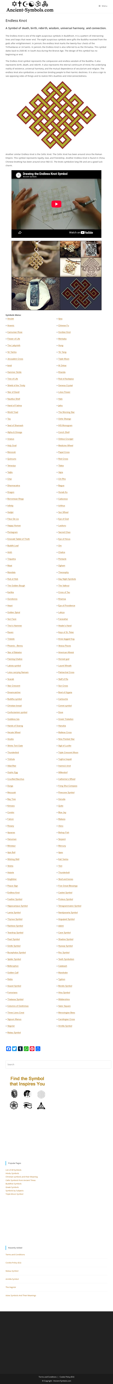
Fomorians (12, 992)
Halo (60, 399)
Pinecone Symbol (66, 792)
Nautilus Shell (13, 399)
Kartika (10, 592)
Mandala (11, 572)
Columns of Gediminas (18, 1006)
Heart (10, 605)
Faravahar (63, 619)
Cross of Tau (64, 592)
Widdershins (64, 999)
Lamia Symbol (14, 912)
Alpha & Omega (14, 432)
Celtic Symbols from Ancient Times (21, 1180)
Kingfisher (12, 879)
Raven (10, 632)
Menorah (11, 452)
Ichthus (61, 505)
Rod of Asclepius (66, 379)
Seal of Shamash (15, 425)
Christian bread (14, 705)
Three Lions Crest (15, 1012)
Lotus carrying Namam (18, 672)
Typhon (61, 979)
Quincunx (11, 459)
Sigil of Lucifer (64, 745)
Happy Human (14, 525)
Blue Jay (62, 812)
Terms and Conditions (15, 1254)
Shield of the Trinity (16, 385)
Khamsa (62, 599)
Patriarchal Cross (66, 672)
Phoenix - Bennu (15, 645)
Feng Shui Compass (67, 786)
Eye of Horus (64, 539)
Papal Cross (64, 452)
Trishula (11, 759)
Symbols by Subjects (15, 1190)
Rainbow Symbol (15, 926)
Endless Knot (13, 892)
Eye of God (63, 519)
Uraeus (10, 439)
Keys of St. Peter (66, 632)
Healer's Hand (65, 625)
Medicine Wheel (65, 445)
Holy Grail (11, 445)
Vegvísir (11, 1026)
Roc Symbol (63, 952)
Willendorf (63, 772)
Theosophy (63, 572)
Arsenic (10, 325)
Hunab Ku (63, 492)
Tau (9, 419)
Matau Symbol (14, 1032)
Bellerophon (13, 966)
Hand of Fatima (14, 405)
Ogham (61, 565)
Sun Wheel (63, 512)
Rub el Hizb (12, 579)
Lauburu (62, 525)
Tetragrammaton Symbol (69, 906)
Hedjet (10, 512)
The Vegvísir (11, 1287)
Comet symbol (65, 705)
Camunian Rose (14, 332)
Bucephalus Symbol (16, 952)
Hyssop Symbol (65, 946)
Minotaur (11, 846)
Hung (60, 345)
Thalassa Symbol (15, 999)
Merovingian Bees (66, 1012)
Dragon (10, 492)
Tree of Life (12, 379)
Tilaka (61, 465)
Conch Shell (63, 432)
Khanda (61, 372)
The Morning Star (66, 412)
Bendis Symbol (65, 986)
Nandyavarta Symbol (68, 912)
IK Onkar (62, 365)
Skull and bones (65, 879)
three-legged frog (66, 639)
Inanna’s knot (64, 765)
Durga (10, 786)
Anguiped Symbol (66, 919)
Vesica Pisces (64, 645)
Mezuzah (11, 792)
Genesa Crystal (65, 385)
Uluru (60, 826)
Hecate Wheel (13, 732)
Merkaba (62, 339)
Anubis (10, 739)
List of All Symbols (13, 1170)
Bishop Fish (63, 832)
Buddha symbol (14, 699)
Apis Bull (11, 852)
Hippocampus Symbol (17, 906)
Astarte (10, 872)
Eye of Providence (66, 605)
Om (60, 545)
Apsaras (11, 832)
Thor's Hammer (14, 625)
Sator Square (64, 1006)
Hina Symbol (64, 992)
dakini (61, 926)
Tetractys (11, 465)
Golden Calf (12, 972)
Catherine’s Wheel (66, 779)
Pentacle (62, 559)
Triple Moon (63, 359)
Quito (60, 806)
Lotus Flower (64, 392)
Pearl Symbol (13, 939)
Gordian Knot (64, 332)
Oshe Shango (64, 419)
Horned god (63, 659)
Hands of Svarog (15, 725)
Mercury (62, 846)
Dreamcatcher (14, 692)
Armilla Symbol (65, 1026)
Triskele (11, 639)
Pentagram (12, 532)
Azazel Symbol (14, 986)
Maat (9, 565)
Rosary (10, 826)
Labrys (61, 612)
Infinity (10, 505)
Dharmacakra (13, 485)
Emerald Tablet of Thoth (18, 539)
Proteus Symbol (65, 899)
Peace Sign (12, 886)
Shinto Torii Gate (15, 745)
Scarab (10, 679)
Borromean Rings (15, 499)
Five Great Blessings (68, 886)
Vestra (10, 866)
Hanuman (11, 839)
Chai (9, 479)
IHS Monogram (65, 425)
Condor (10, 812)
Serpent (62, 839)
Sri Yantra (11, 352)
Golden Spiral (13, 612)
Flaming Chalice (14, 659)
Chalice (61, 552)
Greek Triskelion (65, 719)
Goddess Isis (13, 719)
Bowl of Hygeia (65, 692)
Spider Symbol (14, 959)
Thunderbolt (64, 872)
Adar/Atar (11, 765)
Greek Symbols (12, 1187)
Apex (60, 852)
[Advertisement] (56, 1135)
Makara (61, 819)
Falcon (10, 819)
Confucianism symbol (17, 712)
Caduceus (63, 499)
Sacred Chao (64, 532)
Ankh (9, 552)
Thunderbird (13, 752)
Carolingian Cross (66, 1019)
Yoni (60, 866)
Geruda (61, 799)
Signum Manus (14, 1019)
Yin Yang (62, 352)
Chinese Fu (63, 325)
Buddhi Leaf (13, 545)
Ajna (60, 318)
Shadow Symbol (65, 939)
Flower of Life (13, 339)
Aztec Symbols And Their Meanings (21, 1295)
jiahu (60, 405)
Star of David (13, 392)
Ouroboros (12, 599)
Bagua (61, 485)
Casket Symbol (65, 892)
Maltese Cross (65, 732)
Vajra (60, 472)
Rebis (10, 979)
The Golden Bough (16, 585)
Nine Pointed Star (66, 739)
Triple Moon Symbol (14, 1194)
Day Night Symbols (67, 579)
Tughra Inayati (65, 759)
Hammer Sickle (14, 372)
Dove (60, 712)
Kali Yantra (63, 859)
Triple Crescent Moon (68, 752)
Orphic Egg (12, 772)
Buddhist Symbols (13, 1183)
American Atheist (66, 652)
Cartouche (63, 699)
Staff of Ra (63, 679)
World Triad (12, 412)
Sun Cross (63, 685)
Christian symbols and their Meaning (22, 1176)
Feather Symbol (14, 899)
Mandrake (63, 972)
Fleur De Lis (13, 519)
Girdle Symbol (13, 946)
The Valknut (63, 585)
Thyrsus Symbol (14, 919)
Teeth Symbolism (66, 959)
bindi (9, 365)
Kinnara (11, 806)
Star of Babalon (14, 652)
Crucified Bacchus (15, 779)
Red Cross (63, 459)
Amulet (10, 318)
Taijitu (10, 472)
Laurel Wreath (65, 665)
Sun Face (11, 619)
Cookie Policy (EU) (13, 1262)
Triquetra (11, 559)
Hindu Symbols (12, 1173)
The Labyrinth (13, 345)
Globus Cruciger (65, 439)
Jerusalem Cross (15, 359)
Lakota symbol (14, 665)
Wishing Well (13, 859)
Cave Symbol (64, 932)
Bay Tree (11, 799)
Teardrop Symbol (15, 932)
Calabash (62, 966)
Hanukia (62, 725)
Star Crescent (13, 685)
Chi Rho (62, 479)
